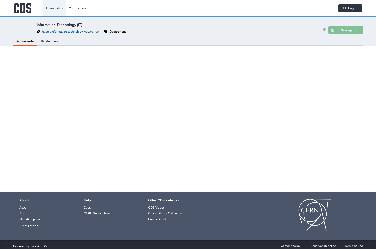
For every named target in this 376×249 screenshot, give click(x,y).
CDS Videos (156, 207)
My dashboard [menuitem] (79, 8)
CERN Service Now (97, 213)
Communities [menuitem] (54, 8)
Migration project (30, 219)
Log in (352, 8)
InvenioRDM (38, 246)
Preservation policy (322, 245)
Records (27, 41)
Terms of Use (354, 245)
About (23, 207)
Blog (22, 213)
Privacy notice (29, 225)
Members (52, 41)
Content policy (290, 245)
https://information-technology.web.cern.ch (71, 31)
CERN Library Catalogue (165, 213)
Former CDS (157, 219)
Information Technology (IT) (59, 25)
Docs (87, 207)
